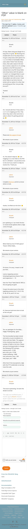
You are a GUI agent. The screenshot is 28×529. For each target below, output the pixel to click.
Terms (3, 517)
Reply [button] (3, 40)
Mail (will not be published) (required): (11, 420)
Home (2, 19)
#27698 (23, 375)
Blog (19, 517)
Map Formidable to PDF (8, 488)
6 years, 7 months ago (19, 26)
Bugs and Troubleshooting (15, 19)
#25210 (23, 122)
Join (23, 517)
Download (6, 515)
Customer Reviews (8, 511)
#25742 (23, 192)
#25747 (23, 254)
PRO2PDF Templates (7, 499)
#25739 (23, 143)
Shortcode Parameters (8, 496)
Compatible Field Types (8, 493)
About (9, 517)
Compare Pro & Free (7, 509)
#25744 (23, 209)
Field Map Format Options (9, 491)
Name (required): (7, 415)
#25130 (23, 38)
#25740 (23, 168)
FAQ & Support (9, 513)
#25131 (23, 96)
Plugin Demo (18, 513)
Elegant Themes (14, 524)
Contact (20, 515)
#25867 (23, 297)
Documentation (19, 511)
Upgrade (13, 515)
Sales (2, 477)
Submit (6, 468)
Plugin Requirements (13, 506)
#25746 (23, 230)
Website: (5, 425)
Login (14, 517)
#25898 (23, 316)
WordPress (15, 527)
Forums (6, 19)
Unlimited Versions (19, 509)
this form (11, 182)
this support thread (15, 135)
